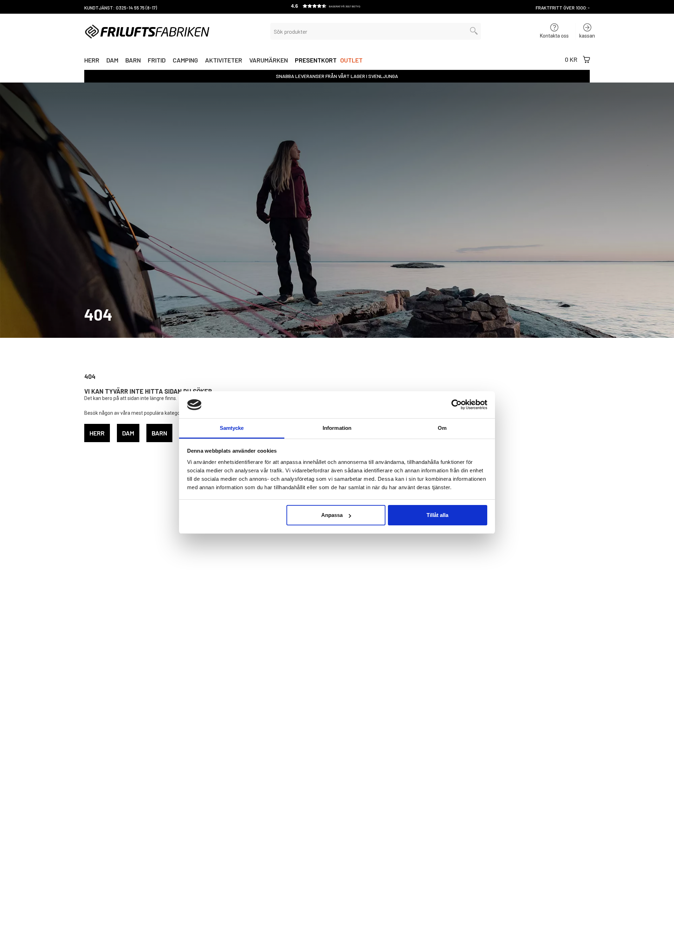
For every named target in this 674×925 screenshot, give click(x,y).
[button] (337, 7)
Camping (185, 61)
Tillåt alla (437, 515)
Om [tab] (442, 428)
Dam (112, 61)
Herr (91, 61)
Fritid (157, 61)
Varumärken (268, 61)
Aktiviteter (223, 61)
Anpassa (332, 515)
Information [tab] (337, 428)
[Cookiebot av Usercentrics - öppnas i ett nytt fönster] (456, 404)
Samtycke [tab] (232, 428)
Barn (133, 61)
